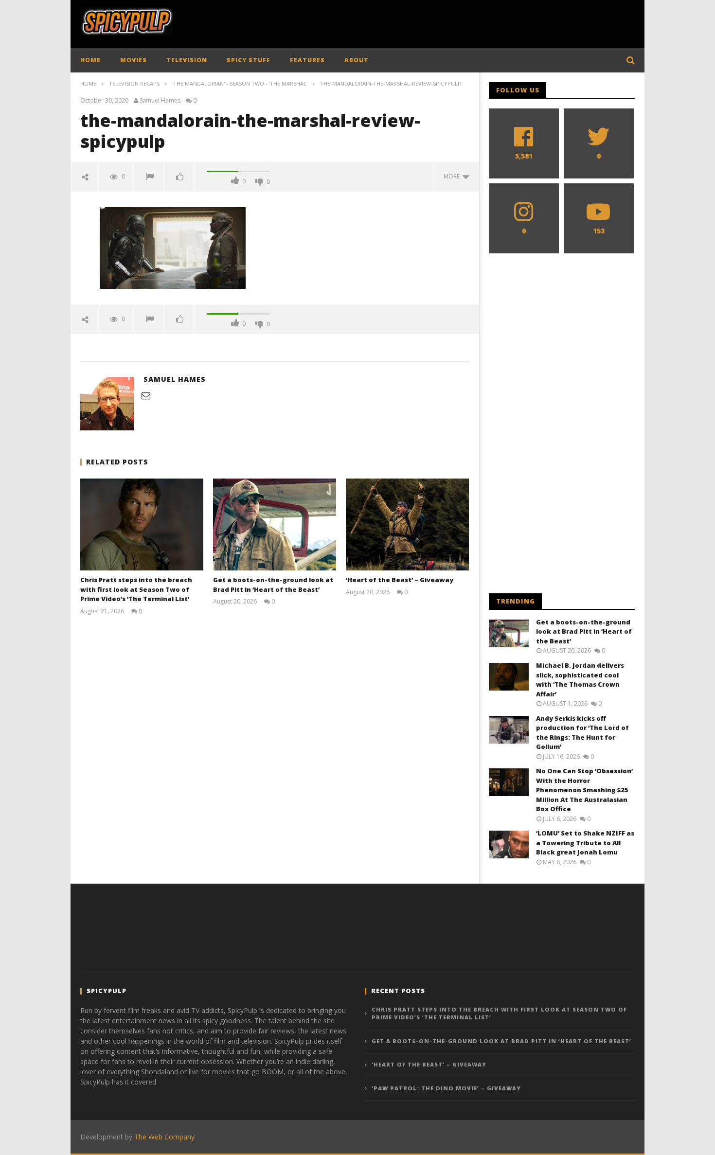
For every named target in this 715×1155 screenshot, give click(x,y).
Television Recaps (134, 83)
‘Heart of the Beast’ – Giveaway (399, 579)
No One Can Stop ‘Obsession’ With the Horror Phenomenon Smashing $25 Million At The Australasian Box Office (584, 789)
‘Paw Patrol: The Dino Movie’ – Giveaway (446, 1088)
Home (88, 83)
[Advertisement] (458, 22)
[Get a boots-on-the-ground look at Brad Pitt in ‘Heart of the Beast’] (274, 524)
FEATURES (307, 60)
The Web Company (164, 1136)
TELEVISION (186, 60)
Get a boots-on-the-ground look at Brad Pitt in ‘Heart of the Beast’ (273, 584)
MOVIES (133, 60)
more (453, 176)
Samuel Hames (160, 101)
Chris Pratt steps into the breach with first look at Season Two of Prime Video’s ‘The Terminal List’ (136, 589)
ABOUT (356, 60)
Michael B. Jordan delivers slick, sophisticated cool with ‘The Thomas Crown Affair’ (580, 679)
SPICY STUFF (248, 60)
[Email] (146, 395)
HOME (90, 60)
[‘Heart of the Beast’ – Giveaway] (407, 524)
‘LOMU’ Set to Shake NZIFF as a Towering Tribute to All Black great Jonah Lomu (585, 842)
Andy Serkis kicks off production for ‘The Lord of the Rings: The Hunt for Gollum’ (582, 732)
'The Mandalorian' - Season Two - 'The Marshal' (239, 83)
